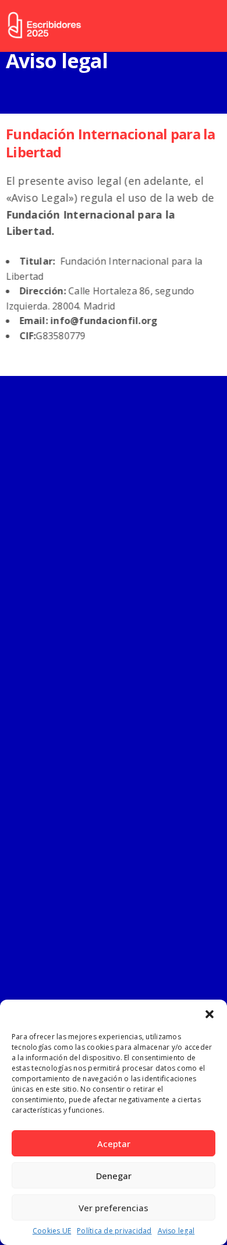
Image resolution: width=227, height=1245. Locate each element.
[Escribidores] (44, 26)
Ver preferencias (113, 1208)
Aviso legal (176, 1231)
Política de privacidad (114, 1231)
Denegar (114, 1175)
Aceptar (113, 1143)
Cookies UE (52, 1231)
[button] (209, 1014)
